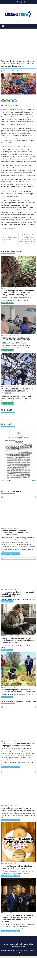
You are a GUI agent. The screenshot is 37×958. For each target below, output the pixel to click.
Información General (9, 228)
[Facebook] (11, 100)
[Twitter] (15, 100)
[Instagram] (3, 100)
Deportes (4, 553)
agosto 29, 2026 (7, 589)
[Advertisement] (18, 43)
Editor (19, 71)
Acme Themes (20, 953)
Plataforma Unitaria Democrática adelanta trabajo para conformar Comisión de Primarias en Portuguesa (27, 239)
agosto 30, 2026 (7, 288)
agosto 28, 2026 (7, 687)
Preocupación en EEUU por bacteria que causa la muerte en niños (9, 238)
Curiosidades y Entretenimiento (11, 767)
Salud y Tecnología (14, 553)
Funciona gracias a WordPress (11, 950)
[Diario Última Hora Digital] (3, 26)
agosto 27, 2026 (7, 913)
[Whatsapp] (7, 100)
